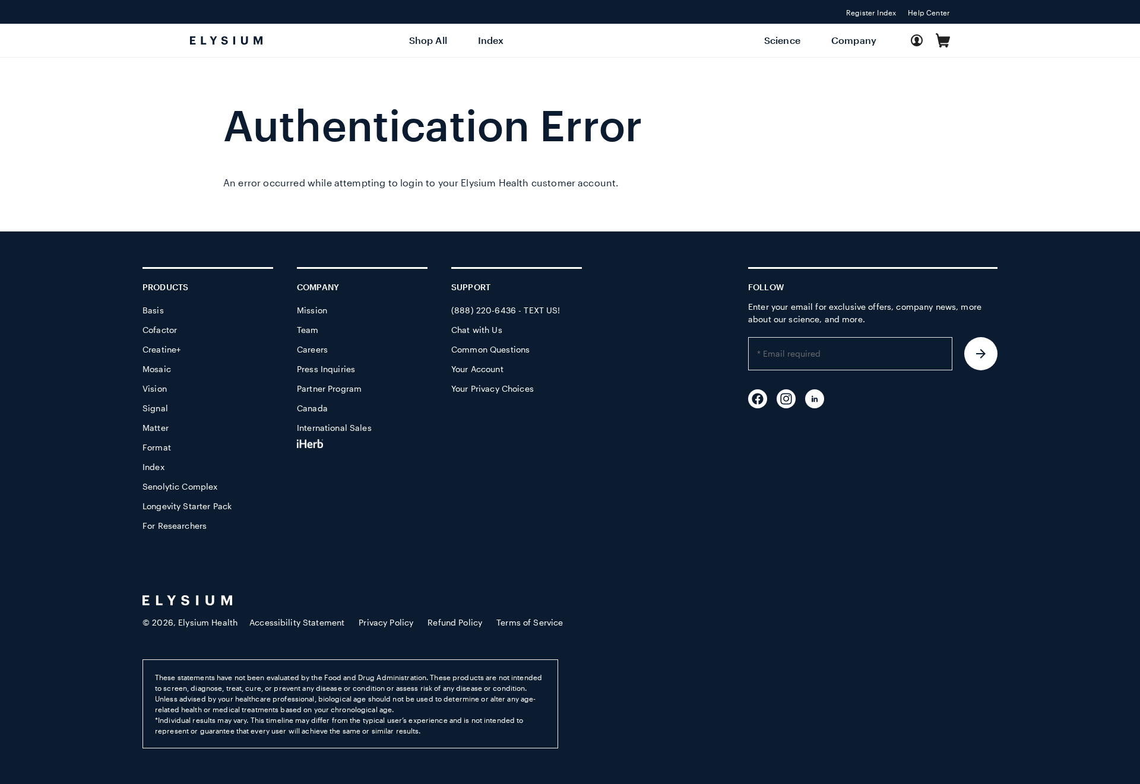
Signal (155, 408)
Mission (312, 310)
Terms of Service (529, 622)
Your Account (477, 369)
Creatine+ (161, 349)
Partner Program (329, 388)
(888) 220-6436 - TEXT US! (505, 310)
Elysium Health (208, 622)
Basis (153, 310)
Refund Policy (455, 622)
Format (156, 447)
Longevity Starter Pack (187, 506)
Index (153, 467)
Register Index (871, 12)
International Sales (334, 428)
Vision (154, 388)
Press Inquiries (326, 369)
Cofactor (159, 330)
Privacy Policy (386, 622)
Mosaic (156, 369)
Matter (155, 428)
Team (308, 330)
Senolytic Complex (179, 486)
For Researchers (174, 525)
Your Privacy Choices (492, 388)
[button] (943, 40)
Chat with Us (476, 330)
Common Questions (490, 349)
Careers (312, 349)
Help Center (929, 12)
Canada (312, 408)
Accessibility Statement (296, 622)
